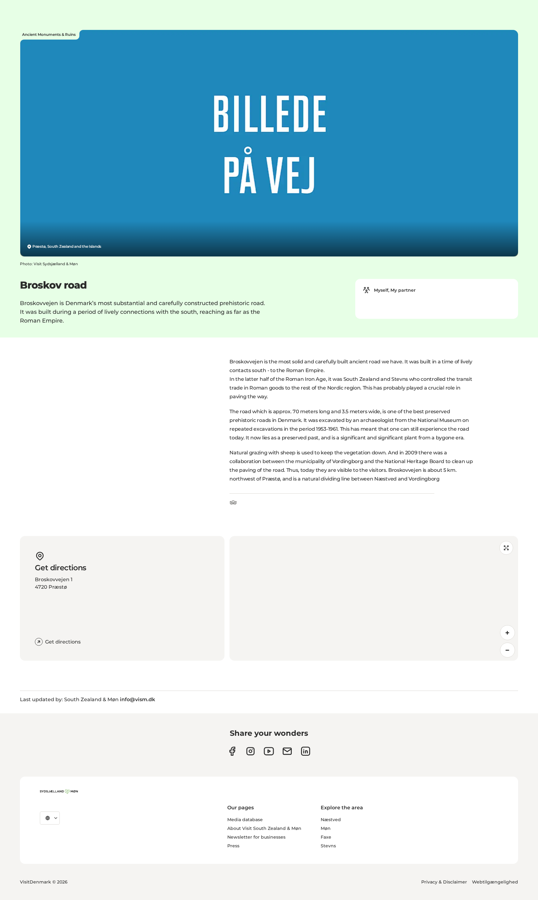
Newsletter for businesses (256, 837)
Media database (245, 819)
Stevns (328, 846)
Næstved (331, 819)
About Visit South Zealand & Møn (264, 828)
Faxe (326, 837)
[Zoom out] (507, 650)
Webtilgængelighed (495, 882)
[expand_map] (506, 548)
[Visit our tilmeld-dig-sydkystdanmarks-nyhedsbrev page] (287, 751)
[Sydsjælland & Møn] (59, 791)
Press (233, 846)
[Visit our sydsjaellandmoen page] (232, 751)
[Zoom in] (507, 632)
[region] (373, 598)
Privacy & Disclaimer (444, 882)
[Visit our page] (250, 751)
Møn (326, 828)
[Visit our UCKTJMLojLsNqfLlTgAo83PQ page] (268, 751)
